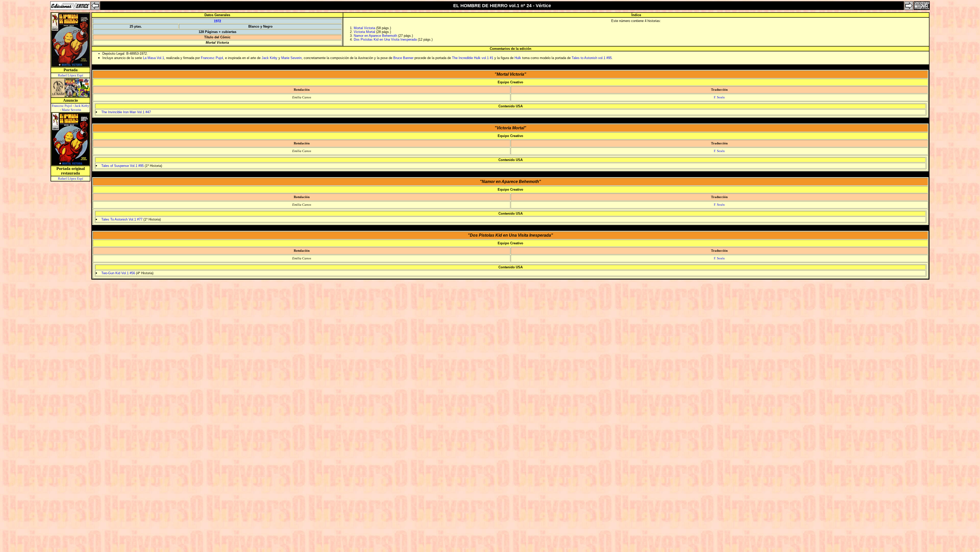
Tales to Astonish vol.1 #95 (592, 58)
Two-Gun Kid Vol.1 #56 (118, 273)
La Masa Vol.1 (153, 58)
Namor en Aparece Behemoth (375, 36)
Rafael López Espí (70, 75)
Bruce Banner (403, 58)
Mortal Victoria (364, 28)
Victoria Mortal (364, 32)
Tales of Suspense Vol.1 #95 (122, 166)
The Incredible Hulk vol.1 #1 (472, 58)
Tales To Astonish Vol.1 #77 (121, 219)
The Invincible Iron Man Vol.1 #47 (126, 112)
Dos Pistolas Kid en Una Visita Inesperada (385, 39)
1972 (217, 21)
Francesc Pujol (62, 106)
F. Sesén (719, 97)
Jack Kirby (82, 106)
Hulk (517, 58)
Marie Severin (71, 110)
